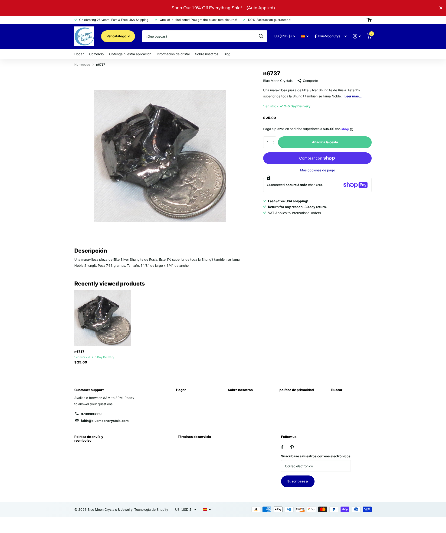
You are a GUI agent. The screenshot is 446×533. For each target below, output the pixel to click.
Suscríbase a (297, 481)
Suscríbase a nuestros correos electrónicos (316, 456)
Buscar (336, 390)
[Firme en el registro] (356, 36)
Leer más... (353, 96)
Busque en (261, 36)
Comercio (96, 54)
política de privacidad (296, 390)
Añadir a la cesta (325, 142)
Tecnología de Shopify (151, 509)
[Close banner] (441, 8)
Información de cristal (173, 54)
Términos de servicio (194, 437)
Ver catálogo (116, 36)
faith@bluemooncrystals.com (105, 421)
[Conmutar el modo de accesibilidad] (369, 20)
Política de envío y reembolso (88, 438)
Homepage (82, 64)
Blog (227, 54)
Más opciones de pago (317, 170)
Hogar (79, 54)
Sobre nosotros (206, 54)
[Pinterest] (292, 447)
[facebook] (282, 447)
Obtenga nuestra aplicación (130, 54)
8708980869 (91, 414)
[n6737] (102, 318)
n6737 (79, 351)
